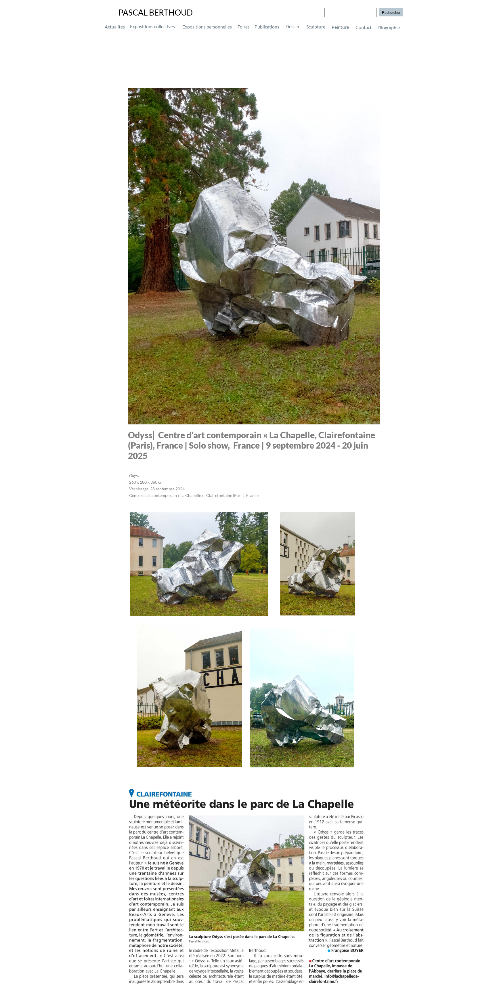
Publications (267, 26)
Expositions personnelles (207, 26)
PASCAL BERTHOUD (155, 12)
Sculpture (315, 26)
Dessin (292, 26)
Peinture (340, 27)
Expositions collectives (152, 26)
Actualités (115, 26)
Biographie (372, 27)
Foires (244, 26)
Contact (363, 27)
